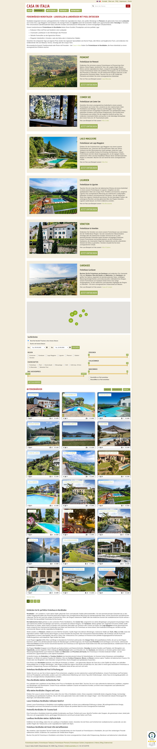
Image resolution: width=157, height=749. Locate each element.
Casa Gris (103, 424)
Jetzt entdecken (89, 84)
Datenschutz (108, 742)
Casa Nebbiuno (70, 395)
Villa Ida (32, 511)
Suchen (75, 347)
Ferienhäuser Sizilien (77, 742)
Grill (66, 365)
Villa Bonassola (107, 203)
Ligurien (61, 355)
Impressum (123, 1)
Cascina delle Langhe (108, 453)
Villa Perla (33, 395)
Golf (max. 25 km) (76, 365)
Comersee (32, 355)
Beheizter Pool (44, 367)
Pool (40, 365)
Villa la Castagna (106, 540)
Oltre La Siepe (70, 453)
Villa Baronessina (106, 569)
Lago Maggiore (51, 355)
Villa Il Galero (106, 247)
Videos (97, 742)
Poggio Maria (34, 424)
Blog (101, 742)
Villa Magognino (70, 540)
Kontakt (104, 1)
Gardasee (41, 355)
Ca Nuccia (33, 569)
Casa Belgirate (70, 424)
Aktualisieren (34, 382)
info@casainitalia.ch (71, 746)
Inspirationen (89, 742)
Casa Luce (68, 511)
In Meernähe (33, 367)
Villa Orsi (105, 162)
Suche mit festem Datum (37, 343)
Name (106, 389)
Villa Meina (33, 482)
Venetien (31, 357)
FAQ (116, 1)
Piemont (69, 355)
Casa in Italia (38, 6)
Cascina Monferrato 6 (73, 482)
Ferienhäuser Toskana (46, 742)
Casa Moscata (106, 79)
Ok (128, 6)
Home (130, 1)
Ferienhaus (32, 365)
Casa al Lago (34, 453)
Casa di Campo (107, 287)
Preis (125, 389)
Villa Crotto (105, 120)
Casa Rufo (33, 540)
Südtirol (77, 355)
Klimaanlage (58, 365)
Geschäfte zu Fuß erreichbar (99, 377)
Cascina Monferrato (108, 511)
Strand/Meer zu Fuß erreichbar (99, 379)
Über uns (111, 1)
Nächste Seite (31, 597)
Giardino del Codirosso (74, 569)
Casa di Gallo (104, 395)
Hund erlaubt (48, 365)
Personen (116, 389)
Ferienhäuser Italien (31, 742)
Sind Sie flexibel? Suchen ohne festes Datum (44, 340)
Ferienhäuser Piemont (62, 742)
